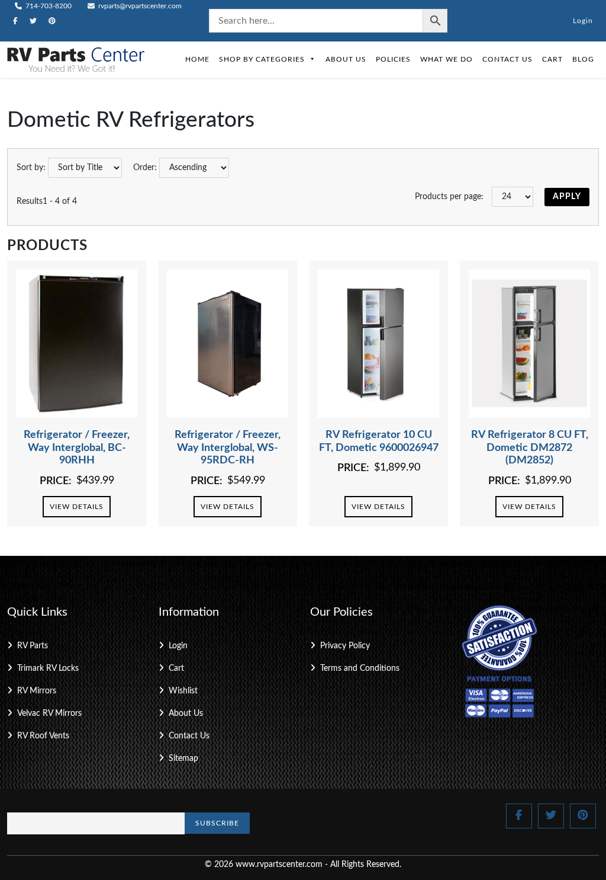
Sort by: (31, 168)
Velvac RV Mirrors (49, 713)
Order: (145, 168)
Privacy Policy (345, 646)
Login (583, 20)
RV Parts (32, 646)
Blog (583, 59)
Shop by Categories (262, 59)
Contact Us (507, 59)
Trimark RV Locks (48, 668)
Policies (393, 59)
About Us (345, 59)
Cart (552, 59)
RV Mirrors (36, 691)
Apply (567, 197)
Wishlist (183, 691)
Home (197, 59)
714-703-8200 (48, 5)
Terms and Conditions (359, 668)
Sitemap (183, 758)
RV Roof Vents (43, 736)
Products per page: (449, 197)
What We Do (446, 59)
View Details (77, 506)
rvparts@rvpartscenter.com (139, 5)
